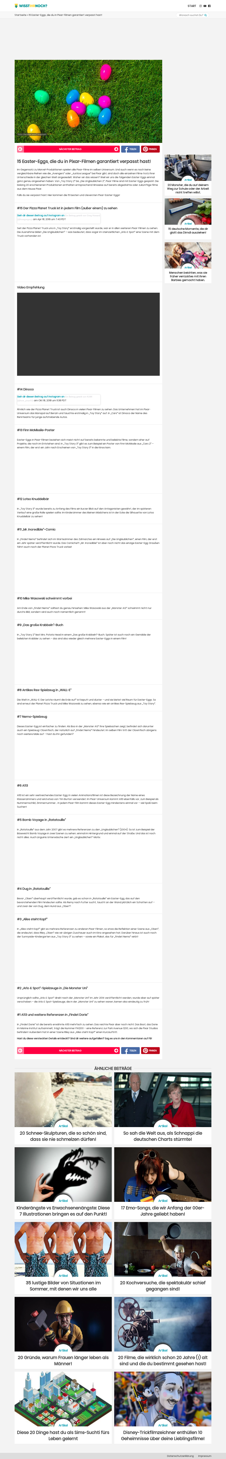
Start (192, 6)
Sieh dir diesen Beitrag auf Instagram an (41, 215)
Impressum (204, 1456)
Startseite (20, 15)
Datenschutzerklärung (180, 1456)
